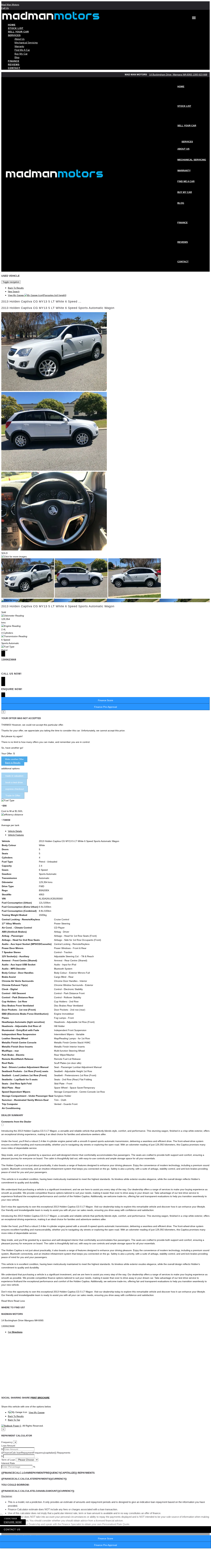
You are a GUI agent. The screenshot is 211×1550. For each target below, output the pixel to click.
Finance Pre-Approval (105, 1545)
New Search (13, 291)
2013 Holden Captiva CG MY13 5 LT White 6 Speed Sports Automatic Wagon (57, 308)
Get (15, 1332)
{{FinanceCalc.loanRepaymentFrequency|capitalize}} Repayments (35, 1452)
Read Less (19, 1301)
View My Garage (37, 295)
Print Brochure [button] (40, 1398)
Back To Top (14, 1420)
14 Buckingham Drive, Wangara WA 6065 (171, 74)
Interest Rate (8, 1463)
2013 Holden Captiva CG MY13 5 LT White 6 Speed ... (41, 301)
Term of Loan (8, 1459)
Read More (7, 1301)
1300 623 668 (200, 74)
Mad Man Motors (10, 4)
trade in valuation (14, 776)
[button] (105, 1496)
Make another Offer (14, 759)
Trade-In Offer (12, 795)
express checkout (14, 789)
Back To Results (16, 288)
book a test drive (14, 782)
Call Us (5, 8)
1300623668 (10, 1519)
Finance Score (105, 1538)
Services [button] (14, 35)
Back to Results (12, 763)
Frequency (7, 1442)
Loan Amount (8, 1445)
